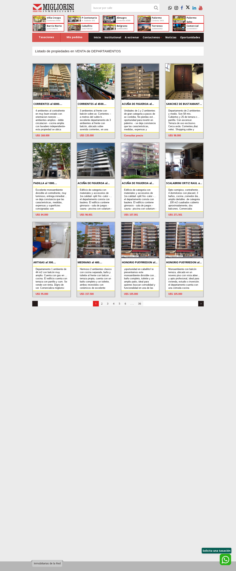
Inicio (97, 37)
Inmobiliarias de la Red (47, 563)
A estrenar (132, 37)
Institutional (113, 37)
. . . (132, 303)
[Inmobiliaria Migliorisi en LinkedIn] (194, 8)
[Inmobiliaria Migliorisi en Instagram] (176, 8)
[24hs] (170, 8)
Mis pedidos (74, 37)
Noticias (170, 37)
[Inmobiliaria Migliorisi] (59, 9)
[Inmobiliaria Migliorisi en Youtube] (200, 8)
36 (139, 303)
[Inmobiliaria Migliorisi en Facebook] (182, 8)
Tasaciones (46, 37)
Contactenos (151, 37)
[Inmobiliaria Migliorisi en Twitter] (188, 8)
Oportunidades (190, 37)
